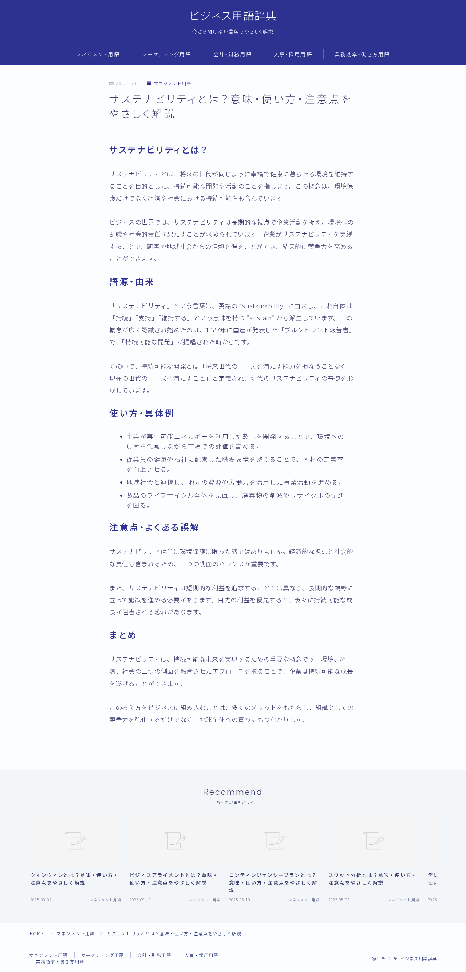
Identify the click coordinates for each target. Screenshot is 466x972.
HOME (37, 933)
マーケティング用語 (166, 55)
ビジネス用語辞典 (233, 16)
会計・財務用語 (232, 55)
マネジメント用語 (98, 55)
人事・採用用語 (293, 55)
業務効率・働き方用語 (362, 55)
